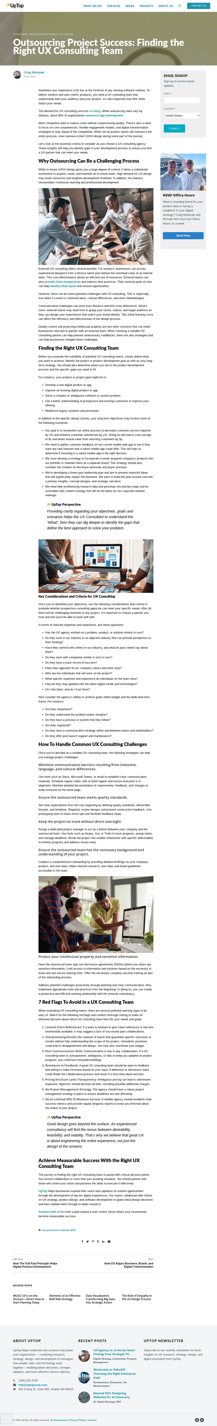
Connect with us (49, 1211)
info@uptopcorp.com (32, 1385)
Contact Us (198, 5)
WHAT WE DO (92, 6)
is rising (94, 111)
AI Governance (58, 1420)
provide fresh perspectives (63, 281)
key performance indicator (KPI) (58, 1230)
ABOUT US (165, 6)
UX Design (66, 34)
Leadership (20, 34)
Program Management (44, 34)
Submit (174, 128)
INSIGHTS (146, 6)
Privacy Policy (78, 1420)
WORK (129, 6)
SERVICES (113, 6)
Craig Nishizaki (34, 72)
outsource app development (104, 115)
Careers (92, 1420)
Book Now (183, 235)
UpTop (42, 1191)
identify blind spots (63, 286)
